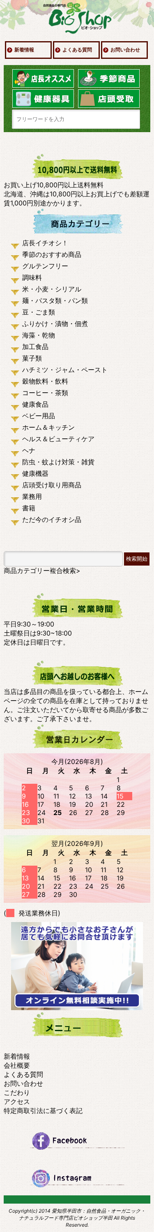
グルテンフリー (45, 266)
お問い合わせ (125, 50)
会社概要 (17, 1065)
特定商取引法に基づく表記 (43, 1110)
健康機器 (35, 473)
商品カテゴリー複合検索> (42, 570)
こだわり (17, 1092)
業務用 (32, 496)
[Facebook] (77, 1140)
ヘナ (28, 450)
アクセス (17, 1101)
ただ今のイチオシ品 (51, 519)
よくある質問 (77, 50)
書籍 (28, 508)
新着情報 (24, 50)
